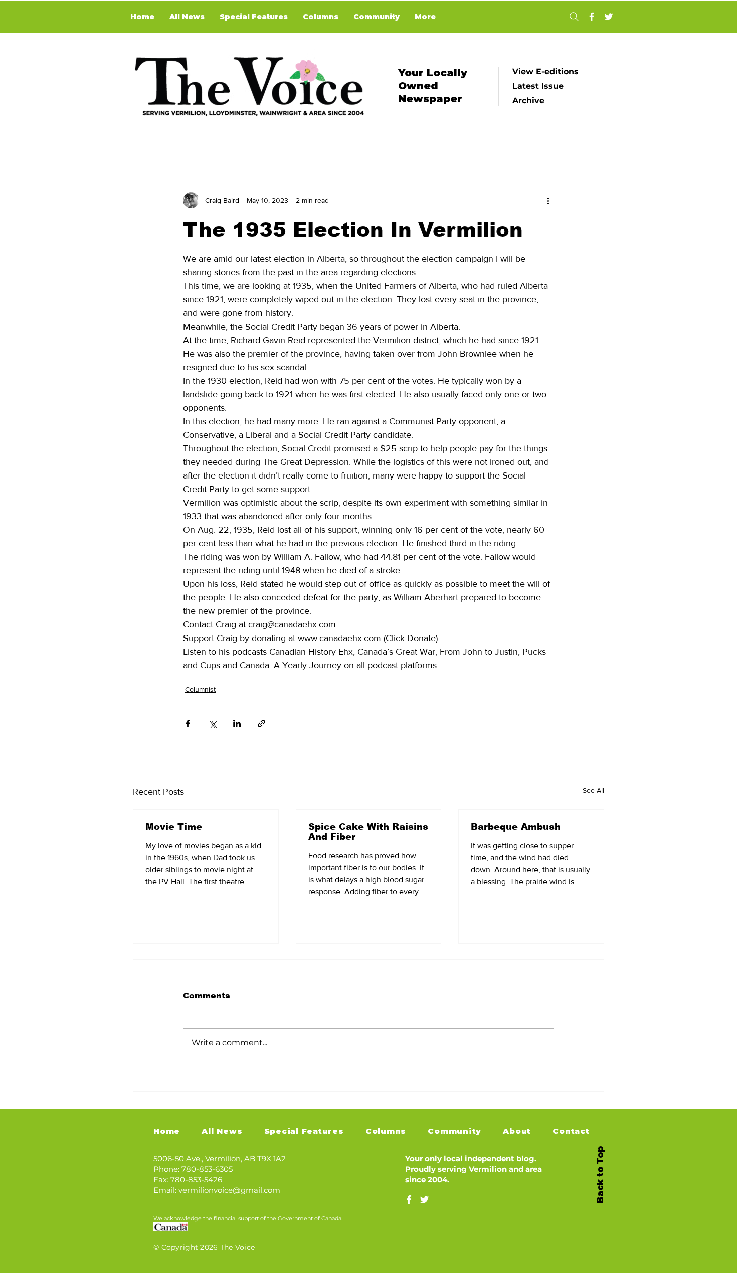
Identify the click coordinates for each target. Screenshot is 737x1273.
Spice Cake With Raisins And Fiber (368, 832)
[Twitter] (608, 16)
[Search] (574, 17)
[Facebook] (591, 16)
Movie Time (173, 827)
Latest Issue (538, 86)
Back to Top (600, 1174)
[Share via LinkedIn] (237, 723)
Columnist (200, 689)
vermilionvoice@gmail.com (229, 1190)
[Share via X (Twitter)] (212, 723)
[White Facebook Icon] (409, 1199)
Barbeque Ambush (516, 827)
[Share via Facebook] (188, 723)
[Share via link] (261, 723)
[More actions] (548, 200)
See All (593, 790)
